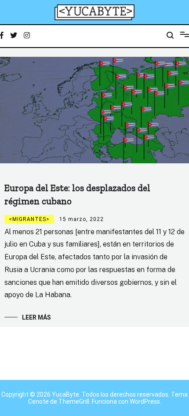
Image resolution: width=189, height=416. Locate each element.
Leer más (36, 317)
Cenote (38, 401)
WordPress (145, 401)
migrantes (29, 219)
